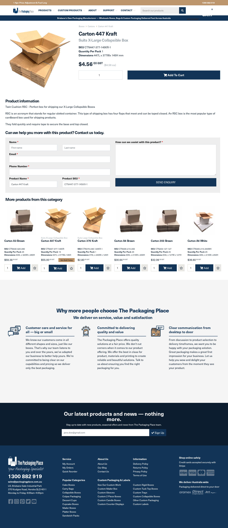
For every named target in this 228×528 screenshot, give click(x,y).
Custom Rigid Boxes (143, 485)
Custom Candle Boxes (109, 500)
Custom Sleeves (106, 492)
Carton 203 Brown (162, 240)
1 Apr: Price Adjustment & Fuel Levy (30, 2)
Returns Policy (140, 467)
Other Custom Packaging (146, 500)
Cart (205, 11)
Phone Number (19, 166)
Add (22, 268)
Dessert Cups (69, 500)
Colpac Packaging (71, 496)
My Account (68, 464)
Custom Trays (140, 492)
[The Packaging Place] (23, 10)
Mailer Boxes (69, 508)
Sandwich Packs (70, 515)
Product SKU (71, 178)
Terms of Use (140, 475)
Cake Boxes (68, 485)
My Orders (67, 467)
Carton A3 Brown (14, 240)
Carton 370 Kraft (88, 240)
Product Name (19, 178)
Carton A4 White (197, 240)
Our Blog (102, 467)
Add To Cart (175, 75)
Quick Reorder (69, 471)
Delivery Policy (140, 464)
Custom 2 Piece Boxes (109, 496)
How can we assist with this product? (139, 142)
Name (13, 142)
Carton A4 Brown (124, 240)
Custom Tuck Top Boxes (145, 488)
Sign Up (159, 433)
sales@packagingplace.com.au (25, 481)
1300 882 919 (208, 2)
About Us (102, 464)
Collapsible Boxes (71, 492)
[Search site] (182, 10)
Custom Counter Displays (111, 504)
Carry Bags (68, 488)
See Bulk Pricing (67, 260)
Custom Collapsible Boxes (146, 496)
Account (193, 19)
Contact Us (103, 471)
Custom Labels (141, 504)
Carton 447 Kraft (51, 240)
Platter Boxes (69, 511)
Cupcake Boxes (70, 504)
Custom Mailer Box (107, 488)
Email (13, 154)
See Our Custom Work (109, 485)
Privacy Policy (140, 471)
